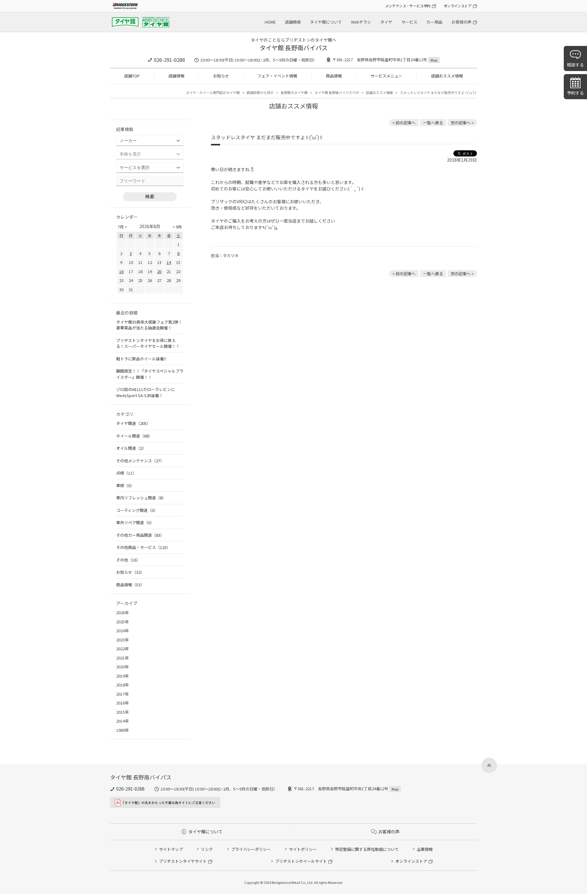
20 (159, 271)
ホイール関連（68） (134, 436)
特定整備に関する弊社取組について (367, 849)
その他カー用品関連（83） (140, 535)
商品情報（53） (130, 585)
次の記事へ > (462, 123)
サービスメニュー (386, 76)
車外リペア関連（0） (135, 522)
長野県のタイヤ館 (294, 92)
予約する (575, 93)
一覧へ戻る (433, 123)
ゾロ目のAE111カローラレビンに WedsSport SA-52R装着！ (145, 392)
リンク (207, 849)
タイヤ (386, 22)
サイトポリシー (303, 849)
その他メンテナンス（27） (140, 461)
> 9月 (177, 227)
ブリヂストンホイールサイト (301, 861)
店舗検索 (293, 22)
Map (433, 60)
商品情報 (334, 76)
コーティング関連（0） (137, 510)
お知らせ (221, 76)
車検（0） (125, 485)
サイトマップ (171, 849)
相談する (575, 65)
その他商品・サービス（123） (143, 547)
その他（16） (128, 560)
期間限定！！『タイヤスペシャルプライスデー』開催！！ (149, 374)
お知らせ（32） (130, 572)
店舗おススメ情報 (447, 76)
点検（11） (126, 473)
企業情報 (425, 849)
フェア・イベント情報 (277, 76)
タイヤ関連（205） (133, 423)
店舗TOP (132, 76)
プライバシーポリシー (251, 849)
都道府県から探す (260, 92)
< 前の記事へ (403, 123)
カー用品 (434, 22)
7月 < (122, 227)
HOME (270, 22)
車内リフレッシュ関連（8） (141, 498)
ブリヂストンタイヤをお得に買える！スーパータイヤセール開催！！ (148, 343)
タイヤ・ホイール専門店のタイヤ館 (213, 92)
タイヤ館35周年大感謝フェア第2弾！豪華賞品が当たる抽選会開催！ (149, 325)
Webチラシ (361, 22)
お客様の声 (461, 22)
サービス (409, 22)
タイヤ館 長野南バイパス (294, 47)
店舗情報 (176, 76)
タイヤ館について (326, 22)
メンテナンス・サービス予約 (407, 5)
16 (121, 271)
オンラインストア (457, 5)
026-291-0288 (169, 59)
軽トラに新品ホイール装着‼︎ (141, 359)
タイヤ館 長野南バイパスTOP (337, 92)
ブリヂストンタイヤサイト (183, 861)
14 (169, 262)
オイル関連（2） (131, 448)
